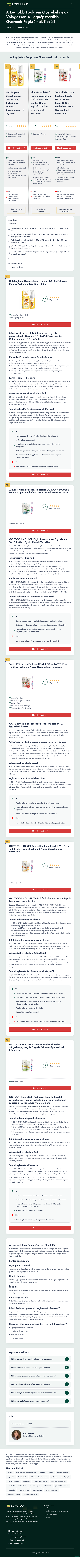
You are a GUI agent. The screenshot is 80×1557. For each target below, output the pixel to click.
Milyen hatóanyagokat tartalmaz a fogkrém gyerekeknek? (33, 1376)
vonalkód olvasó (24, 1490)
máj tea (10, 1472)
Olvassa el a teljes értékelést (16, 210)
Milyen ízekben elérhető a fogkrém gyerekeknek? (30, 1367)
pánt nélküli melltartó (61, 1486)
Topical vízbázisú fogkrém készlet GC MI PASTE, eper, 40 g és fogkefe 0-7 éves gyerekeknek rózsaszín (39, 241)
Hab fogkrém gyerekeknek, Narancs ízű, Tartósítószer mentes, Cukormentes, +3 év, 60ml (40, 229)
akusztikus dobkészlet (30, 1494)
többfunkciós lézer (13, 1481)
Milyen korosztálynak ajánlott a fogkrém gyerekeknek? (32, 1359)
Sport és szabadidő (17, 1540)
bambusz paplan (35, 1486)
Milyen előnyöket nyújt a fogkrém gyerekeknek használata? (34, 1392)
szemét (51, 1472)
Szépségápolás (15, 1533)
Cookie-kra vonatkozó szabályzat (56, 1511)
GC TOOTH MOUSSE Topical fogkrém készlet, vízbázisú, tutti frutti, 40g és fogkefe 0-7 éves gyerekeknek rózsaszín (41, 247)
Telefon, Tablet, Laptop (18, 1537)
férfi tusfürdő (22, 1477)
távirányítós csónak (51, 1490)
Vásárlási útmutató (17, 264)
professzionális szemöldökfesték (26, 1472)
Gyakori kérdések (17, 267)
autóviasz (54, 1477)
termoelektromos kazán (58, 1481)
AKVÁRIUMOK (37, 1490)
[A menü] (71, 4)
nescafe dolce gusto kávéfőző (17, 1486)
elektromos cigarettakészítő (38, 1477)
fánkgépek (26, 1481)
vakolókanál (47, 1486)
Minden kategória (16, 1543)
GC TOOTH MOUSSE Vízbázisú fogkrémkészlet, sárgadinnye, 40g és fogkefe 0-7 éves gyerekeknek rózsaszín (41, 253)
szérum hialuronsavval (40, 1481)
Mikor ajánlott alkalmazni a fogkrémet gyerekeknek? (31, 1384)
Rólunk (47, 1508)
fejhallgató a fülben (14, 1494)
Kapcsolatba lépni (51, 1514)
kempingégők (65, 1477)
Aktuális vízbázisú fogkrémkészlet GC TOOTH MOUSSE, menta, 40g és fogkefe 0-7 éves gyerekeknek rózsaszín (40, 235)
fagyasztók (11, 1477)
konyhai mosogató (62, 1472)
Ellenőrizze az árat (15, 148)
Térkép (47, 1518)
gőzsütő (42, 1472)
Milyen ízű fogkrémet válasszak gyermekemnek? (30, 1401)
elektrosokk (11, 1490)
